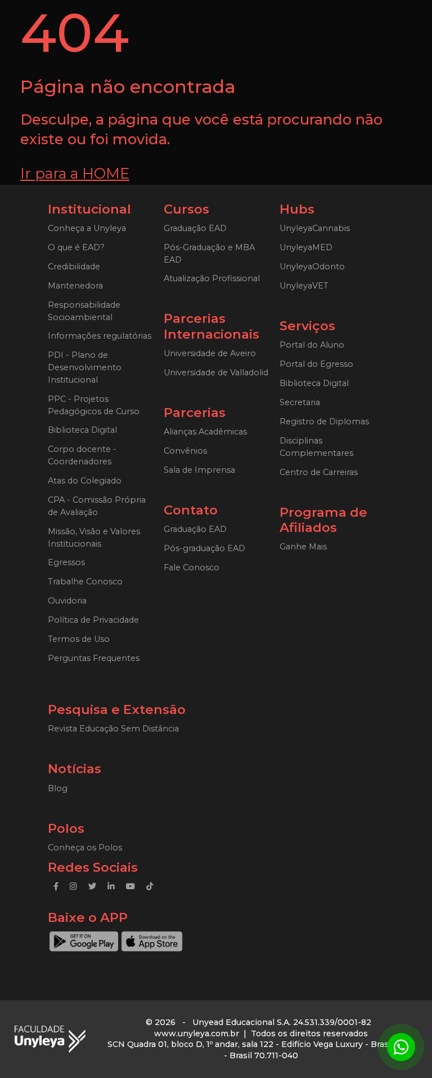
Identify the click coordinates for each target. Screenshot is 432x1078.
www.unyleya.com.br (196, 1033)
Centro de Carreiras (319, 472)
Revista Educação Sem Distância (113, 729)
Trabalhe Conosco (85, 581)
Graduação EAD (195, 228)
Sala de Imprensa (199, 470)
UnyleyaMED (306, 247)
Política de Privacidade (93, 620)
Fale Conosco (191, 567)
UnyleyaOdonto (312, 266)
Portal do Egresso (316, 364)
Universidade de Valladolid (216, 372)
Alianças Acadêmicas (205, 432)
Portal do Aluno (312, 345)
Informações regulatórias (99, 336)
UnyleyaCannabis (315, 228)
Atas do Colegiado (85, 481)
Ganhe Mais (303, 547)
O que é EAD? (76, 247)
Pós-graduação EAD (204, 548)
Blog (58, 788)
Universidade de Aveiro (210, 353)
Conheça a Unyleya (87, 228)
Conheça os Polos (85, 847)
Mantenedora (75, 286)
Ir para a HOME (74, 173)
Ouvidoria (67, 601)
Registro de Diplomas (324, 421)
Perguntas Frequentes (94, 658)
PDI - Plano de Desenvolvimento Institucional (85, 367)
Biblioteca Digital (82, 430)
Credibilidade (74, 266)
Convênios (185, 451)
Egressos (66, 562)
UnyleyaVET (304, 286)
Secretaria (300, 402)
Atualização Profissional (212, 278)
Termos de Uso (79, 639)
